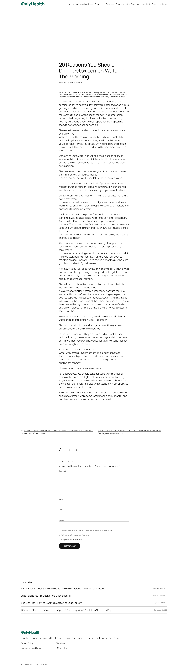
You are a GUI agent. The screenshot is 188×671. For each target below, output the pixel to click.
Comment (63, 471)
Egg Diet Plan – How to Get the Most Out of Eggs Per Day (51, 603)
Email (61, 510)
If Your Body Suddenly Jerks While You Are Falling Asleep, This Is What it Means (63, 588)
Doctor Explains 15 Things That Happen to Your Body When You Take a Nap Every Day (66, 610)
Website (61, 520)
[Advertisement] (94, 31)
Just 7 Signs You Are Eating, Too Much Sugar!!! (46, 595)
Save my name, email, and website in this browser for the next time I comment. (87, 530)
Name (61, 499)
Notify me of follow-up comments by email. (75, 535)
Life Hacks (78, 82)
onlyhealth (69, 82)
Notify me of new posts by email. (72, 540)
